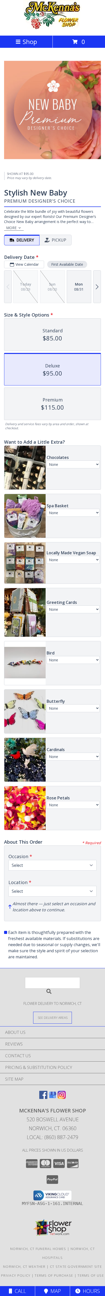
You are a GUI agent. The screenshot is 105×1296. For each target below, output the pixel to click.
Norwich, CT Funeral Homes (38, 1248)
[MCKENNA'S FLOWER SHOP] (52, 28)
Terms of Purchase (54, 1275)
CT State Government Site (76, 1266)
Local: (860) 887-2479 (52, 1137)
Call (19, 1291)
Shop (30, 41)
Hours (90, 1291)
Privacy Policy (15, 1275)
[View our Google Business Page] (52, 1097)
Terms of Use (90, 1275)
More (11, 227)
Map (54, 1291)
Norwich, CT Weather (24, 1266)
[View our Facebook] (43, 1097)
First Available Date (67, 264)
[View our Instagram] (62, 1097)
